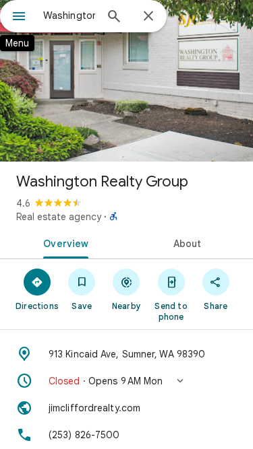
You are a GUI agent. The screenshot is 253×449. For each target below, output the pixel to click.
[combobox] (69, 15)
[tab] (63, 242)
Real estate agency (58, 217)
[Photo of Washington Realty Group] (126, 81)
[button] (126, 381)
